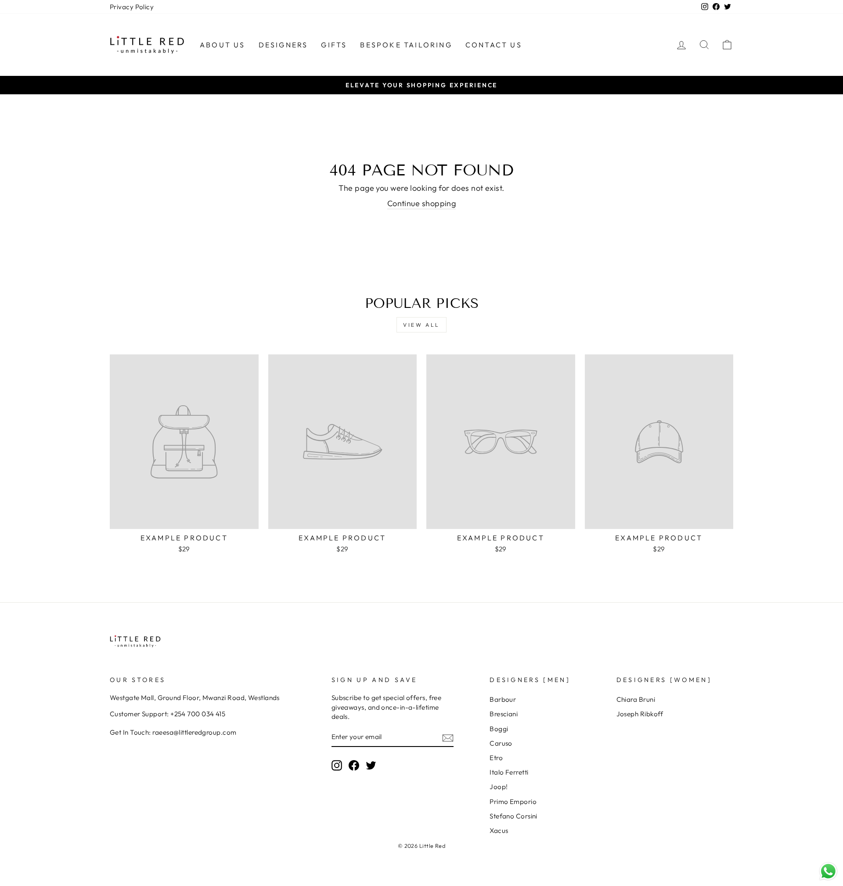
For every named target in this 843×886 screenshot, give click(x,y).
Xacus (499, 830)
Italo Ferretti (509, 772)
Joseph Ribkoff (639, 714)
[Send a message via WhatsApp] (828, 871)
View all (421, 325)
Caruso (501, 743)
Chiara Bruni (635, 699)
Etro (496, 758)
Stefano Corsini (513, 816)
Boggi (499, 729)
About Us (222, 44)
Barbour (503, 699)
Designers (283, 44)
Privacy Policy (132, 7)
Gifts (334, 44)
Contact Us (493, 44)
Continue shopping (421, 203)
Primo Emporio (513, 801)
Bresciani (504, 714)
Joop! (499, 786)
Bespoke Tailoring (406, 44)
